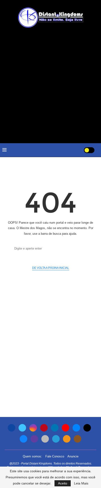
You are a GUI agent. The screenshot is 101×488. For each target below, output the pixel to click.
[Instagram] (33, 428)
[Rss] (66, 439)
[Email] (76, 428)
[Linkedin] (54, 428)
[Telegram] (56, 439)
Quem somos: (32, 456)
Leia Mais (81, 483)
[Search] (74, 150)
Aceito (62, 483)
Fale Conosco (54, 456)
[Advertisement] (50, 85)
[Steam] (45, 439)
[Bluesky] (23, 439)
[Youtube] (65, 428)
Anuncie (72, 456)
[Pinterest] (44, 428)
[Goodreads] (77, 439)
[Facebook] (11, 428)
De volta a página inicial (50, 268)
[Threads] (87, 428)
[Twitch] (34, 439)
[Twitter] (22, 428)
